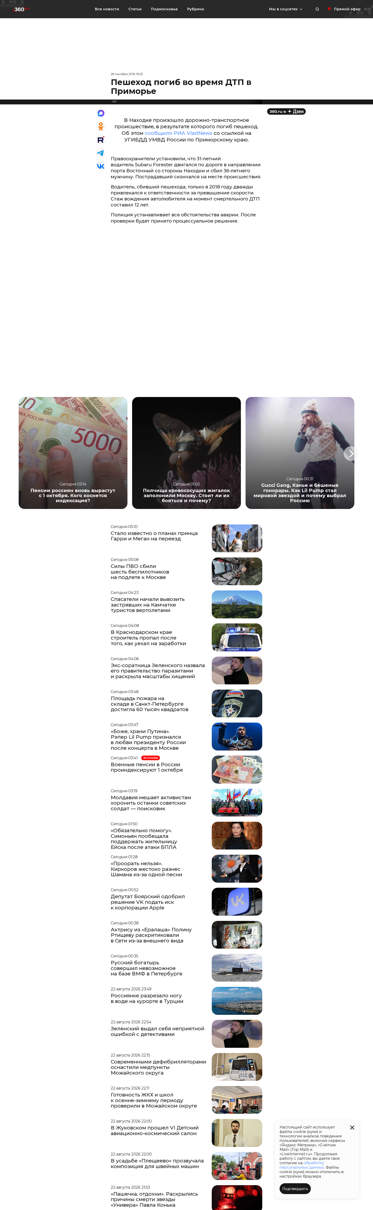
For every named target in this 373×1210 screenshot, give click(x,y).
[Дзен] (286, 111)
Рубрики (195, 9)
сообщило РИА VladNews (178, 133)
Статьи (135, 9)
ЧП (114, 101)
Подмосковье (164, 9)
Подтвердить (295, 1189)
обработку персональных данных (302, 1165)
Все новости (107, 9)
